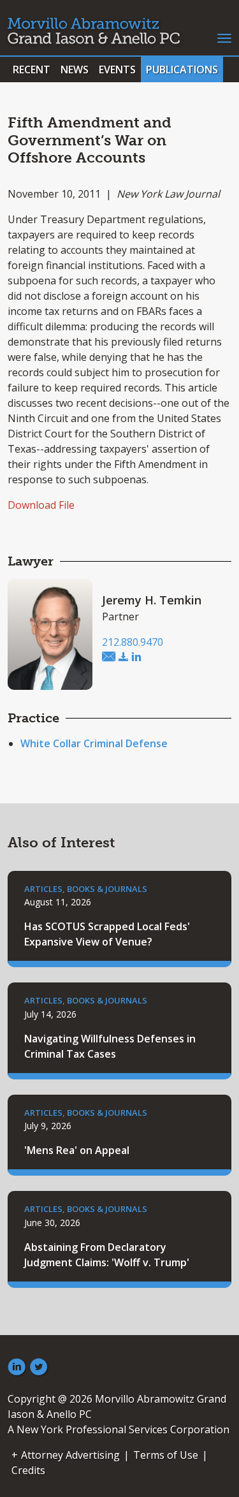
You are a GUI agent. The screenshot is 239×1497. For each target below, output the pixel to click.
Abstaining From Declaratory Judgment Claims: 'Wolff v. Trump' (106, 1254)
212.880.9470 (132, 642)
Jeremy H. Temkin (151, 600)
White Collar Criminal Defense (94, 743)
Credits (28, 1470)
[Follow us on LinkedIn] (16, 1367)
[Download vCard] (124, 657)
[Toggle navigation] (224, 37)
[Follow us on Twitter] (39, 1367)
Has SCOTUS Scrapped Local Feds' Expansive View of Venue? (107, 934)
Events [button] (117, 69)
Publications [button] (182, 69)
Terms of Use (165, 1455)
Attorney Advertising (70, 1455)
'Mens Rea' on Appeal (76, 1150)
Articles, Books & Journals (85, 889)
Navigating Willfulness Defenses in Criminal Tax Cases (110, 1046)
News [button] (75, 69)
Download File (41, 505)
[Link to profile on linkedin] (136, 657)
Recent (31, 69)
